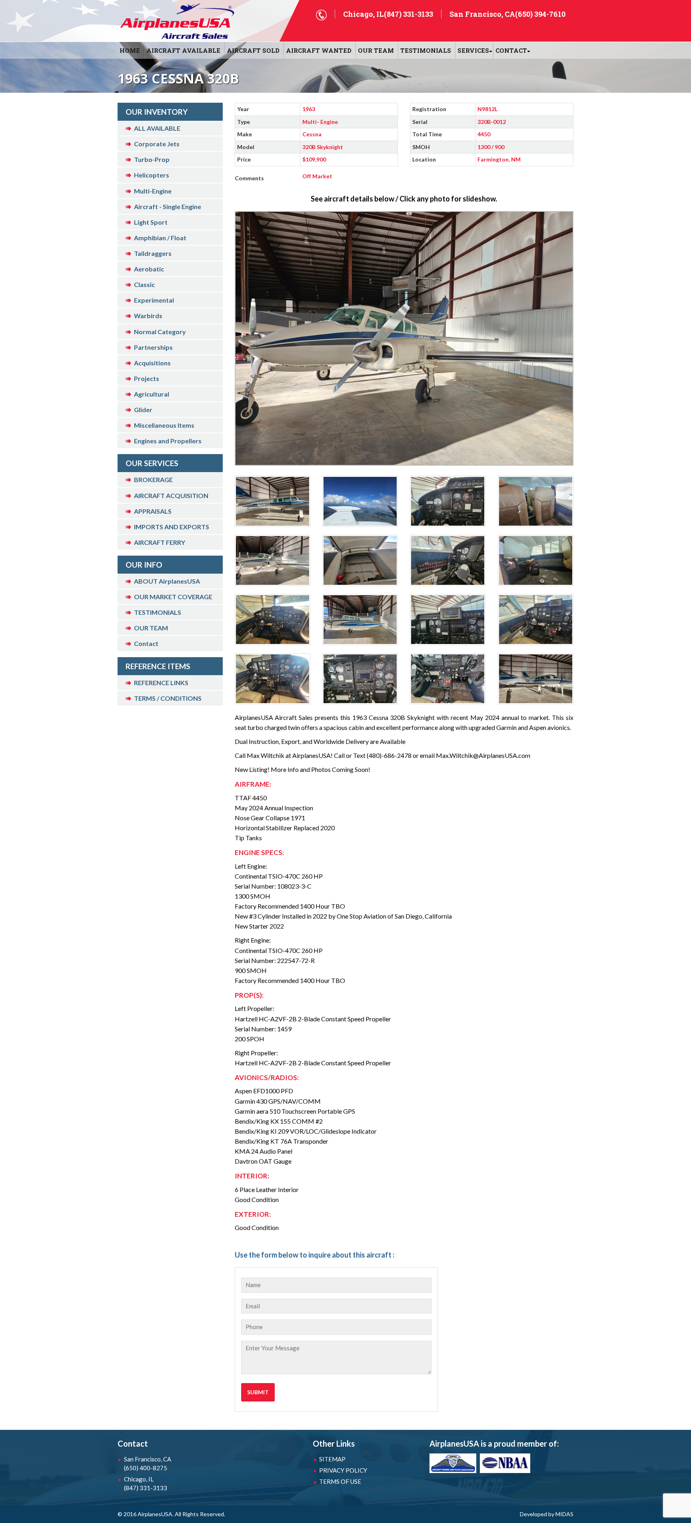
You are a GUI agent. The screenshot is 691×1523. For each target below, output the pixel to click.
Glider (143, 409)
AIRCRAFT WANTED (318, 50)
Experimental (154, 300)
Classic (144, 284)
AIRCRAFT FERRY (159, 542)
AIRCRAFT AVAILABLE (183, 50)
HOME (130, 50)
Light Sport (151, 222)
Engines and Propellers (168, 441)
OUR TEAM (376, 50)
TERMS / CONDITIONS (168, 698)
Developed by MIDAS (546, 1514)
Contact (146, 643)
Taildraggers (153, 253)
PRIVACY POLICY (343, 1470)
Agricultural (151, 394)
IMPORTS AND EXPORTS (171, 526)
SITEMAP (332, 1459)
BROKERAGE (153, 479)
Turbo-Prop (152, 159)
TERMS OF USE (340, 1481)
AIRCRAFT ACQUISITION (171, 495)
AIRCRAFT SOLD (253, 50)
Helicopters (151, 175)
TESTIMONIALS (157, 612)
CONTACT (511, 50)
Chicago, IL (145, 1483)
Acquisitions (152, 363)
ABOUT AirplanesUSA (167, 581)
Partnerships (153, 347)
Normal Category (160, 331)
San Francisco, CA (147, 1463)
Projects (146, 378)
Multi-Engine (153, 191)
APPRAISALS (153, 511)
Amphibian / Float (160, 237)
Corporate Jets (157, 144)
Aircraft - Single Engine (167, 206)
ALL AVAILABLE (157, 128)
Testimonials (425, 50)
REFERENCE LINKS (161, 682)
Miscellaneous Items (164, 425)
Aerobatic (149, 269)
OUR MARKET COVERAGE (173, 596)
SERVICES (473, 50)
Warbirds (148, 315)
